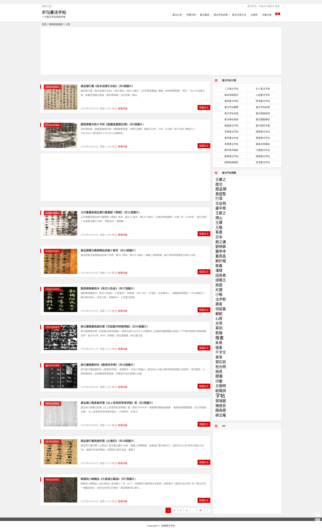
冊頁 (218, 372)
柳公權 (220, 415)
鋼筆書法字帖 (231, 156)
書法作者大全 (239, 14)
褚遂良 (220, 406)
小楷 (218, 295)
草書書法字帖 (231, 144)
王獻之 (220, 213)
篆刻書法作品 (231, 137)
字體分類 (191, 14)
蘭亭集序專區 (231, 150)
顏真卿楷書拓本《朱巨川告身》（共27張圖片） (108, 288)
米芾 (218, 323)
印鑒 (218, 381)
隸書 (219, 376)
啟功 (218, 184)
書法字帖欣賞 (221, 14)
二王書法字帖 (231, 88)
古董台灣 (266, 14)
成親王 (220, 280)
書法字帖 (252, 6)
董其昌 (220, 256)
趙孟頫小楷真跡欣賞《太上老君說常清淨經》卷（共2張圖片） (118, 402)
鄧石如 (220, 362)
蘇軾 (218, 314)
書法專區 (204, 14)
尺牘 (218, 290)
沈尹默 (220, 299)
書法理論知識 (263, 113)
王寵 (218, 228)
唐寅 (218, 304)
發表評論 (122, 108)
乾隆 (218, 333)
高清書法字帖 (263, 162)
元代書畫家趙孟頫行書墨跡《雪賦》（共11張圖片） (111, 212)
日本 (218, 237)
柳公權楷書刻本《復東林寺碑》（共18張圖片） (108, 364)
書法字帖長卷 (231, 113)
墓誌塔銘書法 (231, 95)
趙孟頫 (220, 189)
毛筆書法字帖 (231, 131)
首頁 (44, 24)
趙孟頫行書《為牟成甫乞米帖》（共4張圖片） (108, 86)
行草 (219, 199)
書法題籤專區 (263, 119)
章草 (218, 357)
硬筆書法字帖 (263, 131)
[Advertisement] (161, 51)
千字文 (220, 352)
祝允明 (220, 367)
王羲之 (220, 180)
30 (200, 510)
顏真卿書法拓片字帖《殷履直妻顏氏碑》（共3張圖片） (113, 124)
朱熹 (218, 343)
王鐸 (218, 223)
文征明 (220, 204)
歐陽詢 (220, 391)
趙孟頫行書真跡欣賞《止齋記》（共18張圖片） (108, 440)
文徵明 (220, 386)
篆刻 (218, 328)
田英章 (220, 275)
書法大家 (177, 14)
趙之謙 (220, 242)
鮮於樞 (220, 261)
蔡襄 (218, 266)
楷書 (219, 337)
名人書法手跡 (263, 88)
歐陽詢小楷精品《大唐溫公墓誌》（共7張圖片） (109, 479)
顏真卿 (220, 410)
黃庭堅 (220, 194)
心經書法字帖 (263, 95)
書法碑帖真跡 (231, 119)
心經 (218, 319)
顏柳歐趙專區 (56, 24)
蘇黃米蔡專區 (263, 144)
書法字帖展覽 (231, 107)
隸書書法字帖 (263, 156)
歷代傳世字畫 (263, 125)
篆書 (218, 232)
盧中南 (220, 208)
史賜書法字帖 (54, 12)
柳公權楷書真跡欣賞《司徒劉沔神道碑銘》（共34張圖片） (115, 326)
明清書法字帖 (263, 101)
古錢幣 (254, 14)
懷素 (218, 348)
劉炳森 (220, 247)
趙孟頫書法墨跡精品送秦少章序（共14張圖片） (109, 250)
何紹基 (220, 309)
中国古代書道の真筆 (269, 6)
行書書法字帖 (263, 150)
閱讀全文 (204, 107)
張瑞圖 (220, 401)
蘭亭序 (220, 251)
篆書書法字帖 (263, 137)
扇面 (218, 285)
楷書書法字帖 (231, 125)
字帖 (220, 395)
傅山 (218, 218)
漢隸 (218, 271)
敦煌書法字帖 (231, 101)
